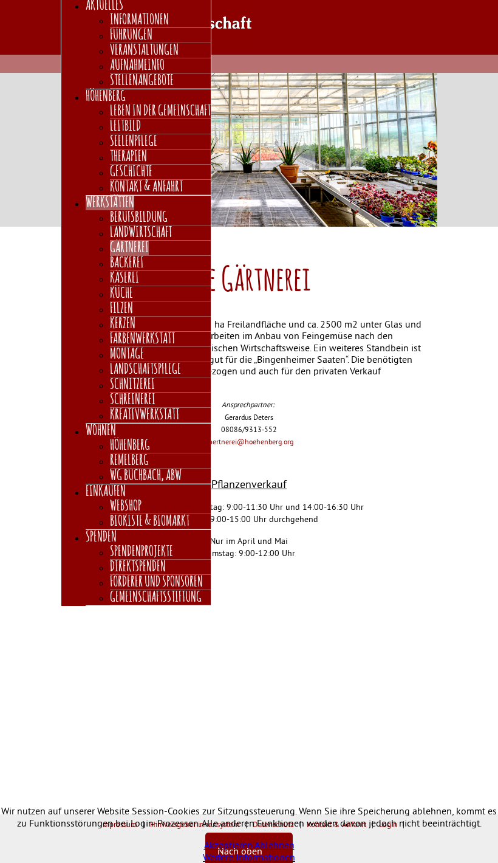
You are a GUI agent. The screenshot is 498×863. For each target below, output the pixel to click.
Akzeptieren (228, 845)
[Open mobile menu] (434, 19)
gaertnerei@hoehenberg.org (249, 441)
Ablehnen (274, 845)
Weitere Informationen (249, 857)
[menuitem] (139, 20)
